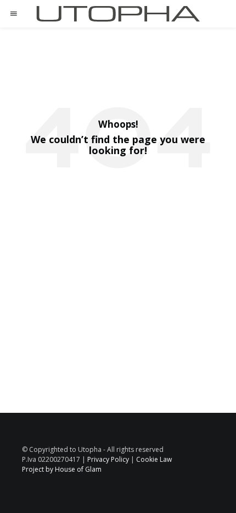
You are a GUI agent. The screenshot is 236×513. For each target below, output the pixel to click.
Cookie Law (154, 459)
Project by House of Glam (62, 469)
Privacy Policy (108, 459)
